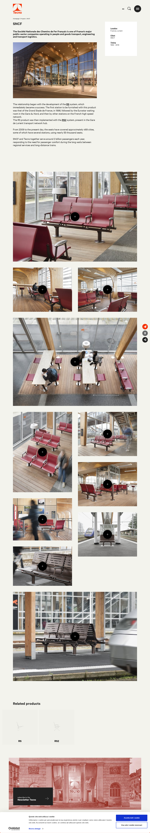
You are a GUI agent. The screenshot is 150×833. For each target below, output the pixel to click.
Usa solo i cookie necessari (131, 825)
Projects (23, 19)
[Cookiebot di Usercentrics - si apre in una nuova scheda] (14, 828)
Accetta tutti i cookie (132, 818)
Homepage (16, 19)
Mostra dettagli (35, 829)
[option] (19, 727)
